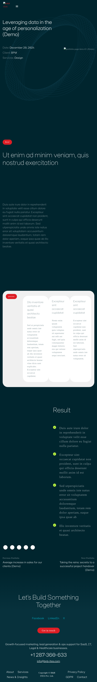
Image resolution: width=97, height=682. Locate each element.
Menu (17, 6)
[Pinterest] (19, 547)
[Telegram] (33, 547)
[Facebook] (5, 547)
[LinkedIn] (26, 547)
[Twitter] (12, 547)
